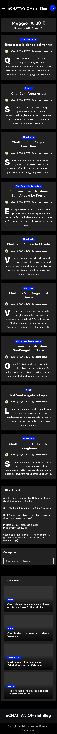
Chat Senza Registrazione (28, 186)
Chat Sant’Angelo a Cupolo (28, 395)
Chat (28, 390)
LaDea (12, 51)
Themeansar (28, 730)
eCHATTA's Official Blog (27, 9)
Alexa (11, 686)
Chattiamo (28, 439)
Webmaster (14, 657)
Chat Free (28, 288)
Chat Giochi (28, 239)
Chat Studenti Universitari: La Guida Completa (27, 508)
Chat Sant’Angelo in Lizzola (28, 244)
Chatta (28, 88)
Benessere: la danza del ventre (28, 45)
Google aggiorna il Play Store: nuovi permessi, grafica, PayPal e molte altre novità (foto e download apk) (26, 538)
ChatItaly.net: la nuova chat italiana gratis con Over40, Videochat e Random (28, 607)
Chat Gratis (28, 137)
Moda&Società (28, 39)
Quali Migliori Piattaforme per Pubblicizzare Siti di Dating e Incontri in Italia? (24, 665)
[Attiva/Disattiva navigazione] (3, 7)
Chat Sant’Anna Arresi (28, 93)
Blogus (43, 726)
